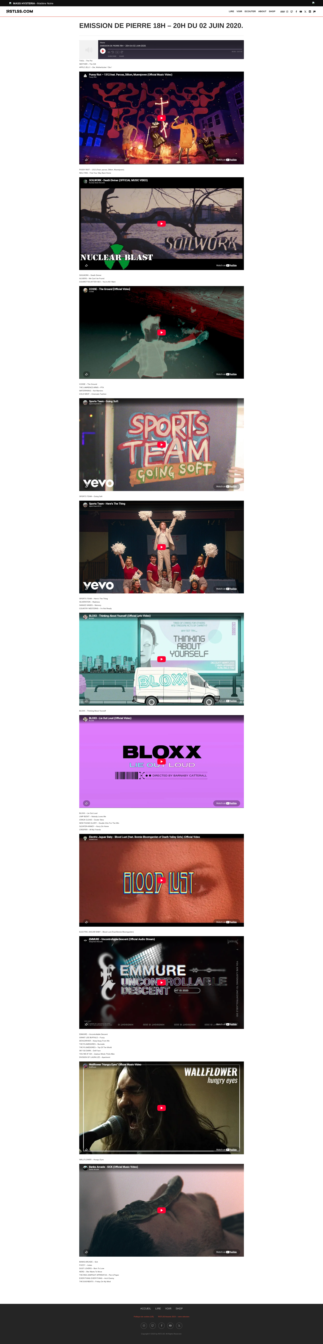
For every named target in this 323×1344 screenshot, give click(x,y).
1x (117, 52)
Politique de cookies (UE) (144, 1317)
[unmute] (313, 2)
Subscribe (112, 56)
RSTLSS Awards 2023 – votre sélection (173, 1317)
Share (121, 56)
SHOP (179, 1308)
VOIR (168, 1308)
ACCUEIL (145, 1308)
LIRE (158, 1308)
